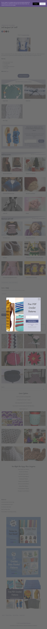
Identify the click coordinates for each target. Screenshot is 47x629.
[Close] (39, 299)
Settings (35, 3)
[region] (23, 3)
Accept (42, 3)
